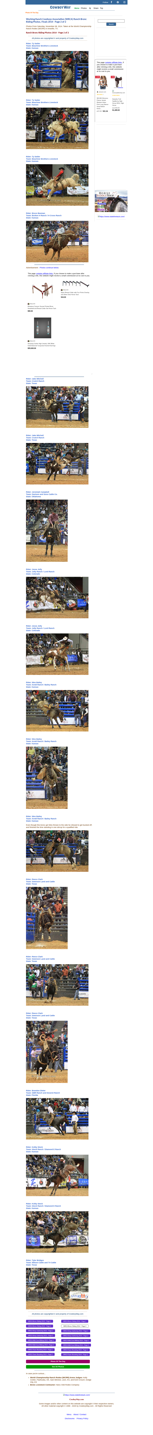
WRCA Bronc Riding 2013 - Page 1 (39, 1321)
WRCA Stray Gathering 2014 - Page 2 (75, 1336)
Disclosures (70, 1418)
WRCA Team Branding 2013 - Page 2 (40, 1354)
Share (95, 8)
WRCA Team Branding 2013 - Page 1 (40, 1350)
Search (111, 24)
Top (101, 8)
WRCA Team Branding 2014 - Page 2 (75, 1354)
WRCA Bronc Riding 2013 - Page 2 (39, 1326)
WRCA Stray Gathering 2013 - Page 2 (40, 1335)
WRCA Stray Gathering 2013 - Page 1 (40, 1331)
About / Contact (79, 1414)
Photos (84, 8)
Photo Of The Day (32, 12)
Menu (76, 8)
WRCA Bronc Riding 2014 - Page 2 (74, 1326)
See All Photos (58, 1367)
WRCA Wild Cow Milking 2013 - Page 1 (41, 1340)
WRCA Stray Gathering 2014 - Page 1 (75, 1331)
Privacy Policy (82, 1418)
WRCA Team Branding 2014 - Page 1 (75, 1350)
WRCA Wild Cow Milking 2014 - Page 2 (76, 1345)
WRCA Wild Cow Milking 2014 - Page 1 (76, 1340)
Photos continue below (48, 268)
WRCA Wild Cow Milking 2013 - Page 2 (41, 1345)
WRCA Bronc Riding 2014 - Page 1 (74, 1321)
